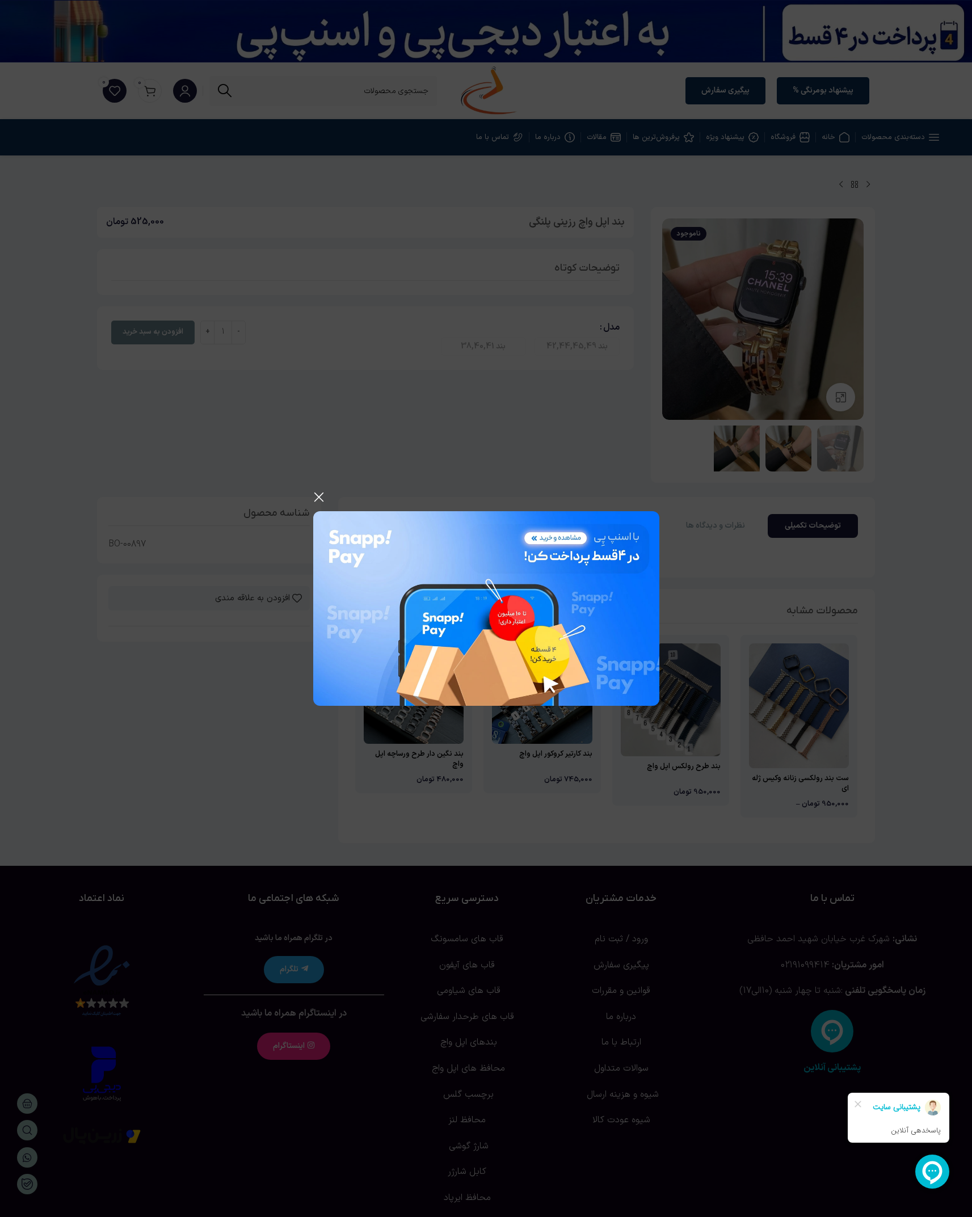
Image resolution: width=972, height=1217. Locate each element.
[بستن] (319, 497)
